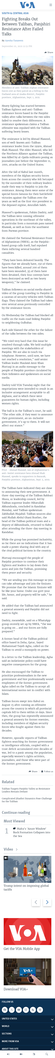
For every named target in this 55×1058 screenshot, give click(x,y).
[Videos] (21, 1054)
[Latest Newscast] (8, 1054)
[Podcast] (40, 1010)
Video (8, 850)
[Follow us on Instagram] (26, 1010)
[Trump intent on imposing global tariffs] (27, 869)
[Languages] (33, 1054)
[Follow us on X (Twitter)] (12, 1010)
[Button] (48, 52)
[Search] (46, 1054)
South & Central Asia (15, 13)
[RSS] (33, 1010)
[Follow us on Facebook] (5, 1010)
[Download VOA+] (27, 971)
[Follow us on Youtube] (19, 1010)
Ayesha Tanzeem (14, 40)
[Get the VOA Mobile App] (27, 931)
